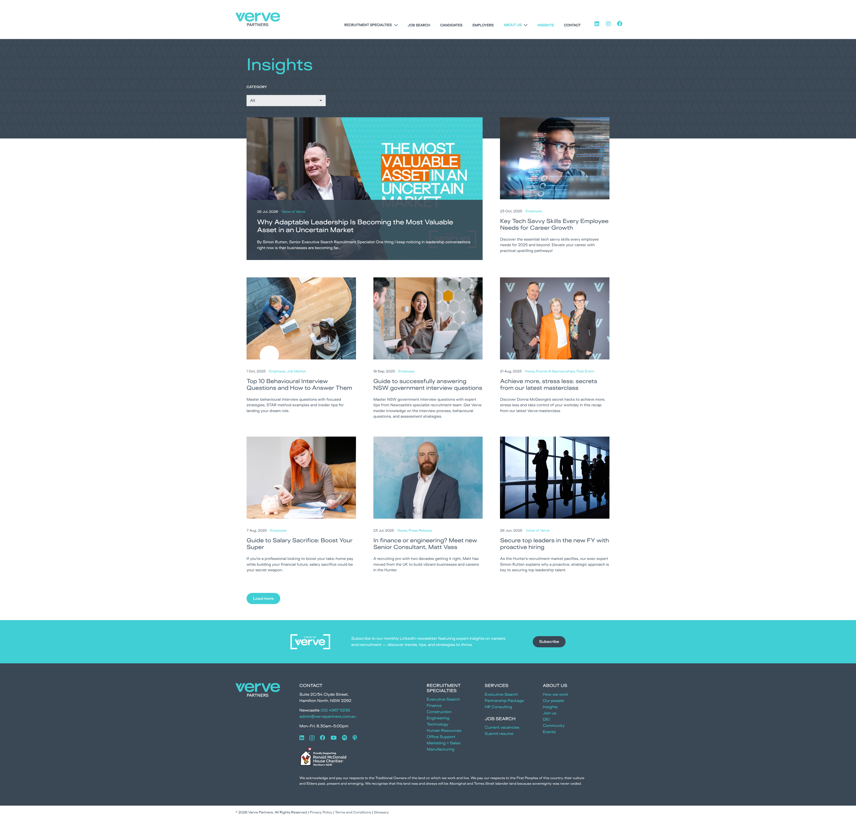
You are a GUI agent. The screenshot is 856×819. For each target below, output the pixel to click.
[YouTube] (334, 737)
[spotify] (344, 737)
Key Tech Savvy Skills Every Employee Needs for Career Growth (554, 224)
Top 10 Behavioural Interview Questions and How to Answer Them (299, 384)
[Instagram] (312, 738)
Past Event (585, 371)
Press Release (420, 530)
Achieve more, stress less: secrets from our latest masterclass (548, 384)
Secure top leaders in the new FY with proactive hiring (554, 544)
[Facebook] (322, 737)
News (530, 371)
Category (257, 87)
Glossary (381, 812)
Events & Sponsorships (555, 371)
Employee (534, 211)
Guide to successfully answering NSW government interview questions (427, 384)
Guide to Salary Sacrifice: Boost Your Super (300, 544)
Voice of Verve (293, 211)
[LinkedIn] (301, 737)
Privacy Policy (321, 812)
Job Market (296, 371)
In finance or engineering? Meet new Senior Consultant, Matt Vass (425, 544)
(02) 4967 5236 (335, 710)
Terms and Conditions (353, 812)
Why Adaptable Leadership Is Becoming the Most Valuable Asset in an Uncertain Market (355, 226)
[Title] (354, 737)
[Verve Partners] (257, 19)
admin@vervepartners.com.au (327, 716)
